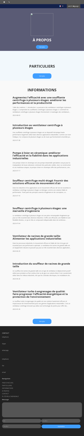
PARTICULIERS (7, 385)
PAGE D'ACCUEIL (7, 383)
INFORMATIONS (7, 388)
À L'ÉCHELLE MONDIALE (10, 396)
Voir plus (42, 47)
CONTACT (5, 394)
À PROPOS (5, 391)
